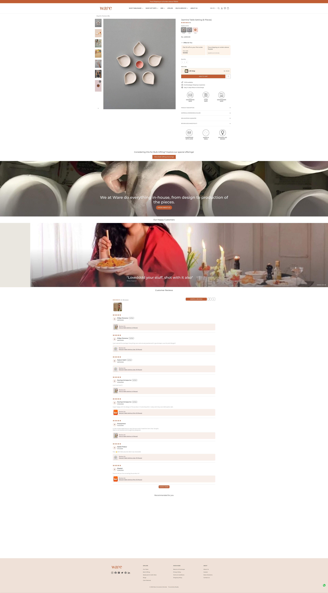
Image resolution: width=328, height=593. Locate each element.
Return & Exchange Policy (189, 123)
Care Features (147, 580)
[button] (185, 22)
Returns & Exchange (179, 569)
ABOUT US (193, 8)
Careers (205, 572)
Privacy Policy (177, 572)
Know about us (164, 207)
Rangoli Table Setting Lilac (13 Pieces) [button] (130, 349)
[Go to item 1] (117, 307)
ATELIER (170, 8)
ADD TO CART (100, 550)
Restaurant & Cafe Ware (149, 575)
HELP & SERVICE (181, 8)
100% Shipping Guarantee (188, 118)
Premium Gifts (106, 16)
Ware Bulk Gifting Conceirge (164, 157)
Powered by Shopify (173, 587)
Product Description (187, 107)
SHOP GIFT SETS (151, 8)
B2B (162, 8)
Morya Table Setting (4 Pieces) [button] (128, 328)
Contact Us (206, 577)
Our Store (145, 569)
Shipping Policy (177, 577)
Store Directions (208, 575)
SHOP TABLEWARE (135, 8)
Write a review (196, 299)
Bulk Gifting (146, 572)
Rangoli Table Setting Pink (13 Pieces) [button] (130, 413)
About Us (206, 569)
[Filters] (209, 299)
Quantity (183, 59)
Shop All (99, 16)
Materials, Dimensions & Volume (190, 113)
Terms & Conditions (178, 575)
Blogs (144, 577)
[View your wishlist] (225, 8)
